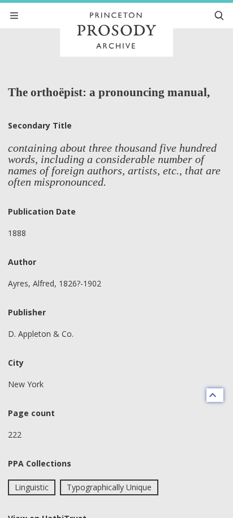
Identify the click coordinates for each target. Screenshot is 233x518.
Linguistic (32, 487)
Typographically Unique (109, 487)
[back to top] (214, 395)
